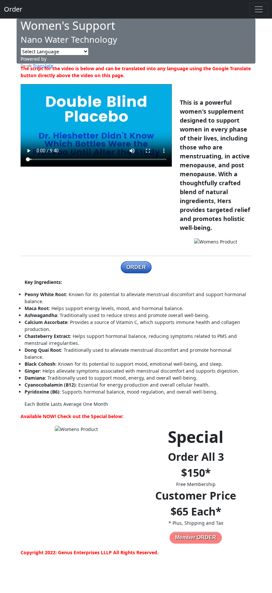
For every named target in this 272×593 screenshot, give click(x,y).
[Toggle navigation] (258, 9)
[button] (136, 267)
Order (13, 9)
